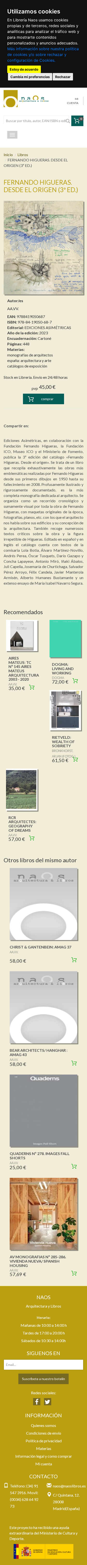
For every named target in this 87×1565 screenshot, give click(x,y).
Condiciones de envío (43, 1433)
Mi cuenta (43, 1463)
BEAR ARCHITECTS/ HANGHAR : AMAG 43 (38, 1052)
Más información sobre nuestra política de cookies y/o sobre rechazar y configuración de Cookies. (43, 54)
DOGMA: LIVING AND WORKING (63, 668)
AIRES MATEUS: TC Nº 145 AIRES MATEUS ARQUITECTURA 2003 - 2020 (23, 668)
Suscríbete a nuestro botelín (43, 1379)
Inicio (8, 154)
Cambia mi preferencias (30, 77)
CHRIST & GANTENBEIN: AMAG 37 (40, 947)
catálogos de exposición (27, 366)
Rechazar (63, 77)
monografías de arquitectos (30, 355)
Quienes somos (43, 1425)
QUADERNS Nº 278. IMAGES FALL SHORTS (40, 1155)
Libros (22, 154)
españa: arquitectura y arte (29, 360)
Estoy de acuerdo (24, 69)
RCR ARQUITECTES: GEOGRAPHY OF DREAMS (22, 823)
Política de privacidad (44, 1440)
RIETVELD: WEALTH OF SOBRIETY (63, 741)
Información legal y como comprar (43, 1456)
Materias (43, 1448)
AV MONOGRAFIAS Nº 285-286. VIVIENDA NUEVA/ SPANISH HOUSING (38, 1260)
